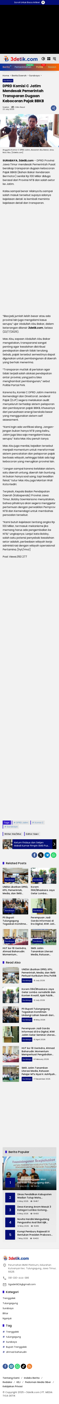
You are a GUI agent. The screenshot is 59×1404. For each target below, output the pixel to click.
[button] (43, 59)
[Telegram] (47, 855)
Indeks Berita (31, 1378)
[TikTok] (23, 1366)
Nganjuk (7, 1318)
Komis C (39, 822)
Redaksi (7, 1382)
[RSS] (29, 1366)
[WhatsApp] (53, 855)
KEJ (18, 1382)
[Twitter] (41, 855)
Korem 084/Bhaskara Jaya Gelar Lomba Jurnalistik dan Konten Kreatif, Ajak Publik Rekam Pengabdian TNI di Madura (43, 890)
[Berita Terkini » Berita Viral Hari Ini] (20, 58)
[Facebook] (34, 855)
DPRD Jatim (22, 822)
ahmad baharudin (16, 1352)
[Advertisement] (29, 689)
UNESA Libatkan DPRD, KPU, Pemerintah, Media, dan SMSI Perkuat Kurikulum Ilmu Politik (15, 890)
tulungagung (13, 1336)
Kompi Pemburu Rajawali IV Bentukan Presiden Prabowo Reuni (34, 1233)
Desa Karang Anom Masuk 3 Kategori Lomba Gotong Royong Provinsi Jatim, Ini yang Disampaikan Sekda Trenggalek (34, 1208)
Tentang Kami (11, 1378)
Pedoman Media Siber (38, 1382)
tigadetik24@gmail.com (22, 1284)
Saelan (6, 107)
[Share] (53, 108)
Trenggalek (9, 1298)
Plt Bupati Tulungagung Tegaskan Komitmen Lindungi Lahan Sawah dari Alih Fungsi (15, 921)
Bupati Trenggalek (16, 1347)
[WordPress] (11, 1366)
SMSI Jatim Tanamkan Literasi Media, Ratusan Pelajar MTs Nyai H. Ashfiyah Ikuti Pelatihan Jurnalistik (43, 951)
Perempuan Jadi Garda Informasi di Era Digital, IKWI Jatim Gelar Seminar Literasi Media (43, 921)
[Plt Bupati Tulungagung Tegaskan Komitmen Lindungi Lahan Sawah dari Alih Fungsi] (15, 906)
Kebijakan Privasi (12, 1386)
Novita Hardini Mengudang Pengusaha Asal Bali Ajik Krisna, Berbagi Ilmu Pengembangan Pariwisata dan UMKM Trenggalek (33, 1221)
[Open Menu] (49, 59)
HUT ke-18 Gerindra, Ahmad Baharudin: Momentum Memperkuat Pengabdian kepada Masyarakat (15, 951)
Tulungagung (10, 1303)
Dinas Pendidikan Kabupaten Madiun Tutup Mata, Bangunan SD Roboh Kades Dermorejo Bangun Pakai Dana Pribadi (34, 1196)
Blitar (5, 1313)
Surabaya (7, 80)
